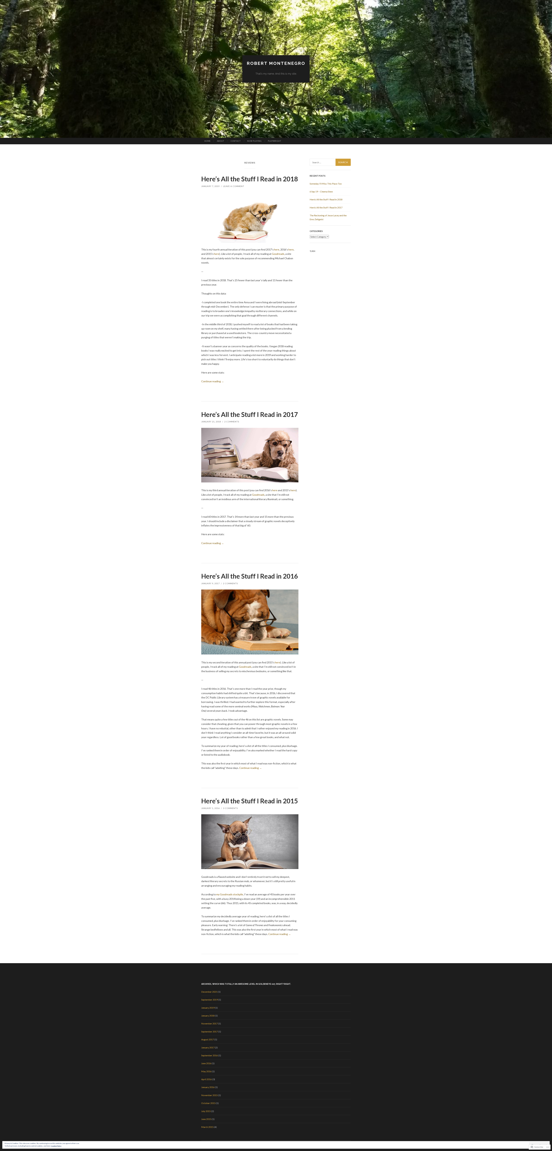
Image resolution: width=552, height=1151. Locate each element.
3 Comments (230, 808)
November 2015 (209, 1095)
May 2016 (206, 1071)
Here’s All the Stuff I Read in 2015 (249, 801)
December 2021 (209, 991)
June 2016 (206, 1063)
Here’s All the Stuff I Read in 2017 (249, 414)
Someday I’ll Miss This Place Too (326, 183)
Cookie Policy (56, 1146)
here (276, 249)
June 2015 (206, 1119)
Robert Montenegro (276, 63)
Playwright (274, 141)
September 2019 (209, 999)
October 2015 (208, 1103)
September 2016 (209, 1055)
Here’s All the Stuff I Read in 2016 (249, 576)
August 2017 (207, 1039)
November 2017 (209, 1023)
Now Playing (254, 141)
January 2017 (207, 1047)
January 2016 (207, 1087)
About (220, 141)
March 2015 (207, 1127)
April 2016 (206, 1079)
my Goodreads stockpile (229, 894)
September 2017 (209, 1031)
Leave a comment (233, 186)
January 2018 (207, 1015)
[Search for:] (330, 162)
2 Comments (231, 421)
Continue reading (212, 381)
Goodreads (278, 253)
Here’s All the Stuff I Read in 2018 (249, 179)
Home (207, 141)
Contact (236, 141)
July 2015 (206, 1111)
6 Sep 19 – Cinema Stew (321, 191)
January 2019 (207, 1007)
